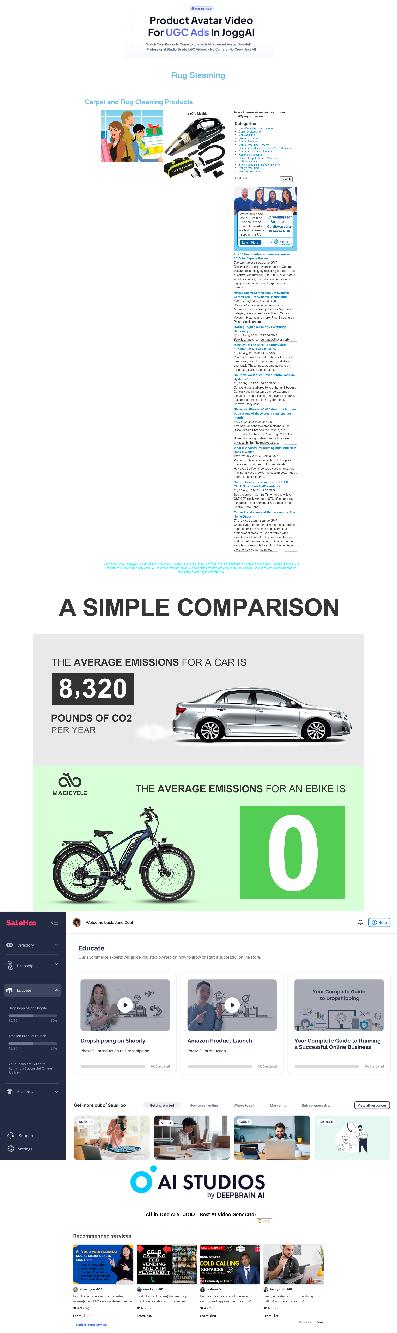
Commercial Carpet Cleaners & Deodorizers (265, 148)
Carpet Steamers (249, 141)
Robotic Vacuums (249, 161)
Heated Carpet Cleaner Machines (258, 158)
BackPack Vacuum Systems (256, 128)
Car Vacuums (247, 135)
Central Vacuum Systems (254, 145)
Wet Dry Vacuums (250, 171)
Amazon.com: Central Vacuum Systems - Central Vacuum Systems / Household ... (262, 295)
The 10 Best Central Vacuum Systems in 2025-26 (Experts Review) (262, 256)
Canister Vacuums (250, 131)
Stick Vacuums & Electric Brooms (259, 164)
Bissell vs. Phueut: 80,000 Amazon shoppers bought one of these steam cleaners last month (265, 413)
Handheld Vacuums (250, 155)
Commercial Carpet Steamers (256, 151)
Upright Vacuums (249, 168)
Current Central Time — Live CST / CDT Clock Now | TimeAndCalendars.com (261, 484)
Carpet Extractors (249, 138)
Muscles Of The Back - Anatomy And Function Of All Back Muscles (260, 347)
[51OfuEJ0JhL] (132, 135)
